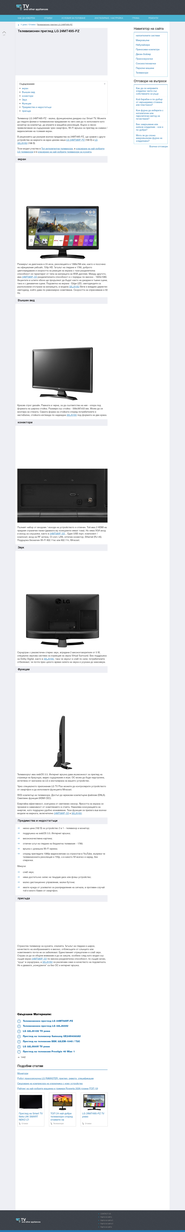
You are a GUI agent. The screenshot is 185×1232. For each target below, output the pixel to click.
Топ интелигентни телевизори (57, 149)
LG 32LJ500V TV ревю (36, 1047)
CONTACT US (105, 1214)
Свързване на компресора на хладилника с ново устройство (50, 1084)
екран (25, 89)
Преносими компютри (147, 50)
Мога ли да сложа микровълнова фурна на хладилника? (149, 138)
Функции (26, 104)
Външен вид (28, 92)
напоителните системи (148, 36)
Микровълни (142, 40)
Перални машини (145, 68)
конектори (27, 96)
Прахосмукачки (144, 59)
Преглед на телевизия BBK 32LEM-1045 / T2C (51, 1042)
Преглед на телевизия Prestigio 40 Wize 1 (49, 1052)
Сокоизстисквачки (146, 64)
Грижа (135, 18)
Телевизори (58, 1123)
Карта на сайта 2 (106, 1220)
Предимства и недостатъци (36, 107)
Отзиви (48, 18)
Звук (24, 100)
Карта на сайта (106, 1217)
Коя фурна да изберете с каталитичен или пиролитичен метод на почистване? (149, 115)
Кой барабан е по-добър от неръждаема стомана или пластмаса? (149, 102)
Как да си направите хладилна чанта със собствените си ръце (147, 91)
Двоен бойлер (143, 54)
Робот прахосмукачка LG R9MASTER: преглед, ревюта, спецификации (55, 1079)
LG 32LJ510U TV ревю (36, 1031)
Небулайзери (143, 45)
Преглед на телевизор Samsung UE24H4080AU (52, 1036)
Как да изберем (26, 18)
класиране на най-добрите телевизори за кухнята (64, 152)
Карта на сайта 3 (106, 1223)
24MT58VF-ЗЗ (29, 277)
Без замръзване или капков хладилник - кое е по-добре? (149, 127)
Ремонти (153, 18)
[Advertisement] (61, 52)
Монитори (22, 1074)
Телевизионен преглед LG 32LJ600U (45, 1026)
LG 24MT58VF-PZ (75, 140)
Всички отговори (158, 147)
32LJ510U (74, 287)
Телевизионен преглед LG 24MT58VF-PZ (48, 1021)
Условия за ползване (73, 18)
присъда (26, 111)
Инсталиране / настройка (109, 18)
